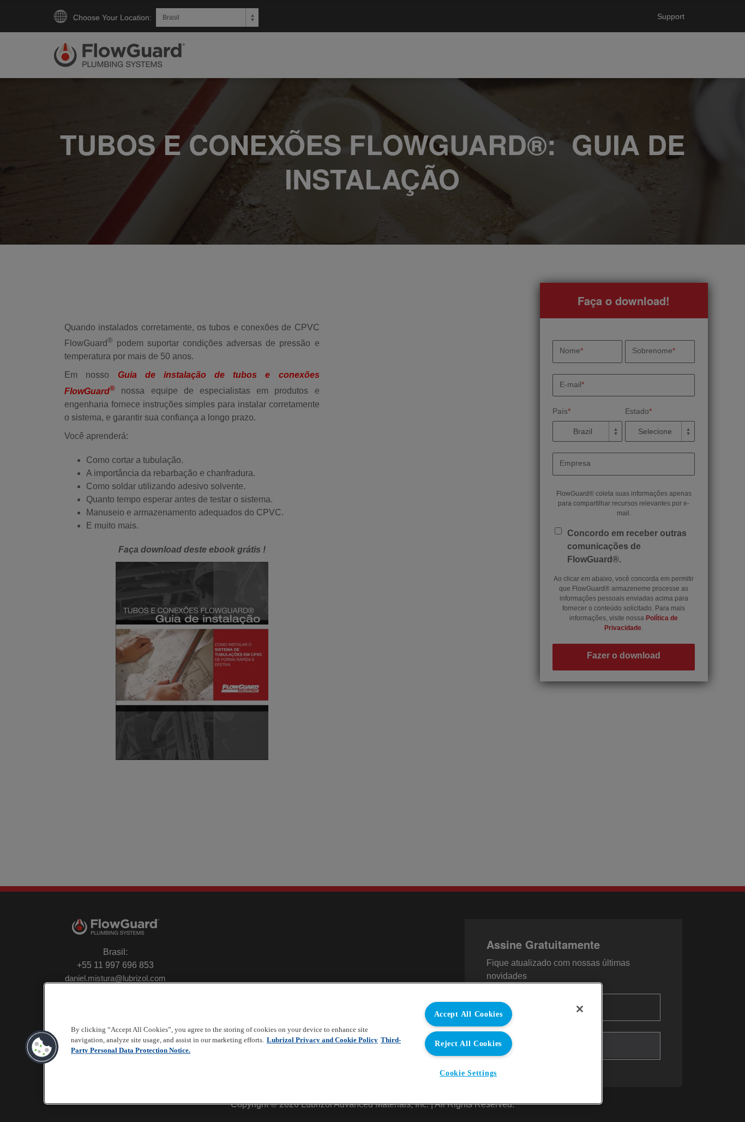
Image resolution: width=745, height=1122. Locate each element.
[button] (42, 1047)
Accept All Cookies (468, 1014)
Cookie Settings (468, 1072)
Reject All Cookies (468, 1043)
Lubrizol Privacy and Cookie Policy (322, 1040)
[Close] (580, 1009)
